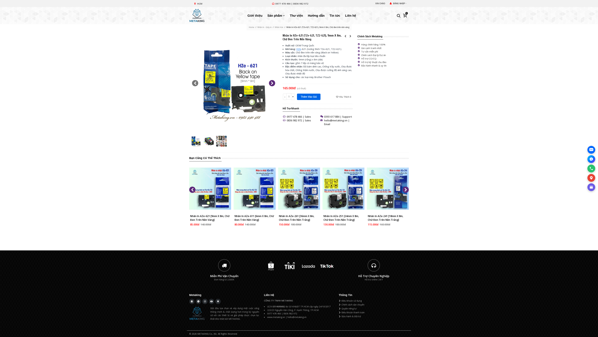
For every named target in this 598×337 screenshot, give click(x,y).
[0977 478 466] (591, 168)
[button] (272, 83)
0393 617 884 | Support (338, 116)
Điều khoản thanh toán (353, 312)
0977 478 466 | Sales (299, 116)
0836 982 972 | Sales (299, 120)
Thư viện (296, 15)
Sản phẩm (274, 15)
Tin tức (335, 15)
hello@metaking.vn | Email (337, 122)
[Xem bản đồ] (591, 178)
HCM (199, 3)
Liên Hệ (269, 295)
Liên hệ (350, 15)
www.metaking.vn (276, 317)
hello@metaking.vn (296, 317)
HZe (298, 49)
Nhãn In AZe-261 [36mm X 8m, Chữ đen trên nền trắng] (296, 218)
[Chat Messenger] (591, 159)
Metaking (195, 295)
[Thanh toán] (591, 187)
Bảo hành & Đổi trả (351, 316)
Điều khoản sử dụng (352, 300)
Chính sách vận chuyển (353, 304)
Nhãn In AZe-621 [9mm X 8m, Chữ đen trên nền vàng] (210, 218)
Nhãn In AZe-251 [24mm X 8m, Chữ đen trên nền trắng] (341, 218)
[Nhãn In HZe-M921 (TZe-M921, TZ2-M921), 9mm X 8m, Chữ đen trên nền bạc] (350, 36)
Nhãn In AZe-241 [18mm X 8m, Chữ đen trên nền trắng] (385, 218)
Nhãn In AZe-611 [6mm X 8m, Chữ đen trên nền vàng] (254, 218)
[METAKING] (198, 15)
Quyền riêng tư (349, 308)
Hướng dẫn (316, 15)
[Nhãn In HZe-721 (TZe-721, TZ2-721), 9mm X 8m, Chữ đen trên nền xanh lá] (345, 36)
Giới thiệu (254, 15)
